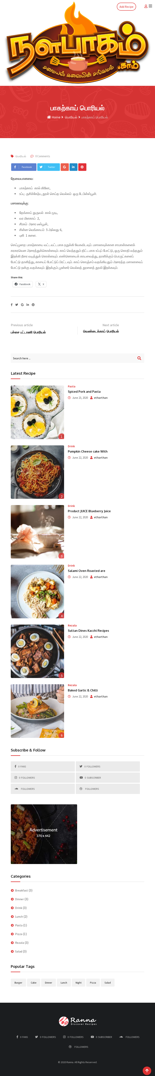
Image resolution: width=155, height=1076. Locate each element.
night (78, 982)
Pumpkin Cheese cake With (88, 451)
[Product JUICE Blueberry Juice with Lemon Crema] (37, 531)
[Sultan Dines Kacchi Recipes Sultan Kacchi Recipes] (37, 651)
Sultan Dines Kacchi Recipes (88, 631)
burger (18, 982)
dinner (48, 982)
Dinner (19, 899)
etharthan (101, 398)
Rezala (72, 625)
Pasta (71, 386)
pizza (93, 982)
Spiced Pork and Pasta (84, 391)
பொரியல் (70, 117)
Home (55, 117)
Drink (71, 446)
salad (108, 982)
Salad (18, 951)
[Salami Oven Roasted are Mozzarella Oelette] (37, 591)
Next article (110, 325)
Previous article (22, 325)
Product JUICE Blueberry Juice (89, 511)
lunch (64, 982)
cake (33, 982)
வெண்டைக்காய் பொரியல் (101, 331)
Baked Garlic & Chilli (83, 690)
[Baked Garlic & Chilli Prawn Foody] (37, 711)
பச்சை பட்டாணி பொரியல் (28, 332)
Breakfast (21, 890)
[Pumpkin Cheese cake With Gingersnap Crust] (37, 472)
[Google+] (65, 167)
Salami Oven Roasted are (86, 571)
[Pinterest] (82, 167)
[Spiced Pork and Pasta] (37, 412)
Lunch (19, 916)
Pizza (18, 934)
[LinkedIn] (74, 167)
